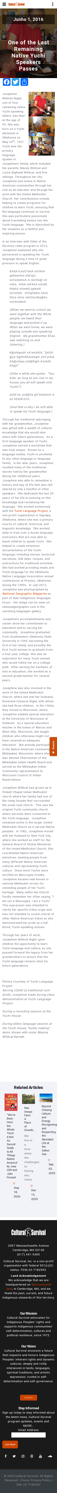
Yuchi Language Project (31, 511)
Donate (28, 1397)
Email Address (28, 1430)
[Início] (16, 4)
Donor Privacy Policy (35, 1480)
